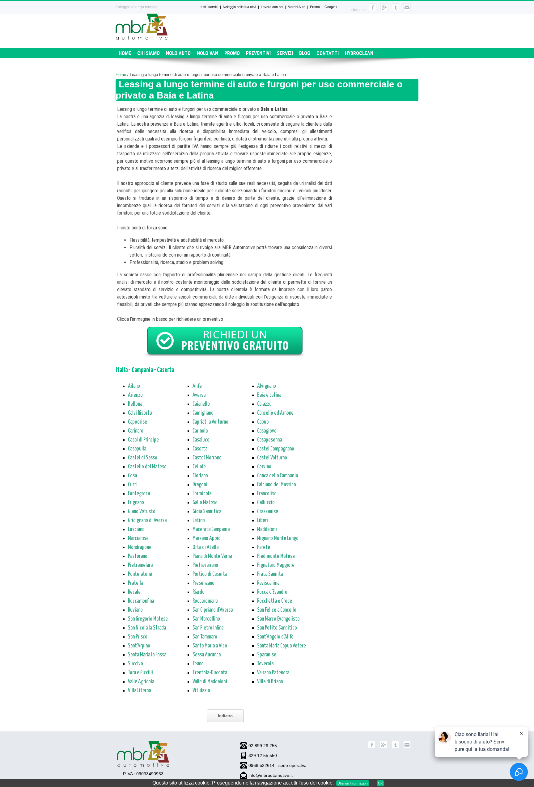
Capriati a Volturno (210, 422)
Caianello (201, 404)
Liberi (262, 520)
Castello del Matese (147, 467)
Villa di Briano (270, 681)
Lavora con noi (272, 7)
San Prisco (137, 637)
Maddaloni (267, 529)
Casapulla (137, 449)
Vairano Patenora (273, 673)
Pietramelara (140, 565)
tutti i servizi (209, 7)
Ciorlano (200, 476)
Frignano (136, 502)
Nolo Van (207, 53)
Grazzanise (267, 511)
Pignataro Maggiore (276, 565)
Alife (197, 386)
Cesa (132, 476)
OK (380, 783)
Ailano (134, 386)
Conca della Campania (277, 476)
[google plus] (384, 10)
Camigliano (203, 413)
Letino (199, 520)
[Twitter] (395, 747)
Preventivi (258, 53)
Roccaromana (205, 601)
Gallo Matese (205, 502)
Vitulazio (201, 690)
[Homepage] (142, 38)
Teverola (265, 664)
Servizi (285, 53)
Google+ (330, 7)
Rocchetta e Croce (274, 601)
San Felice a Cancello (276, 610)
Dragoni (200, 485)
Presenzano (203, 583)
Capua (263, 422)
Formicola (202, 493)
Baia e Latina (269, 395)
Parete (263, 547)
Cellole (199, 467)
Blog (304, 53)
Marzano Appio (207, 538)
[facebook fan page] (372, 10)
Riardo (199, 592)
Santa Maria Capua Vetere (281, 646)
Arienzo (135, 395)
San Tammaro (205, 637)
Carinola (200, 431)
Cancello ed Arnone (275, 413)
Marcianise (138, 538)
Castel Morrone (207, 458)
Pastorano (137, 556)
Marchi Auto (296, 7)
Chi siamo (148, 53)
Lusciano (136, 529)
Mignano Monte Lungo (278, 538)
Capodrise (137, 422)
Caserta (165, 370)
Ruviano (135, 610)
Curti (133, 485)
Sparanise (266, 655)
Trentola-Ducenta (210, 673)
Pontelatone (140, 574)
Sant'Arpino (139, 646)
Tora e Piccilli (140, 673)
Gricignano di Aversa (147, 520)
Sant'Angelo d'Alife (275, 637)
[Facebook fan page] (371, 747)
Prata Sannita (270, 574)
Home (125, 53)
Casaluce (201, 440)
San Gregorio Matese (148, 619)
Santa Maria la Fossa (147, 655)
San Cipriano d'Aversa (213, 610)
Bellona (135, 404)
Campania (142, 370)
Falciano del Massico (276, 485)
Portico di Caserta (210, 574)
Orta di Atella (205, 547)
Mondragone (139, 547)
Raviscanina (268, 583)
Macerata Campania (211, 529)
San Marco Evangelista (278, 619)
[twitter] (395, 10)
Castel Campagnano (275, 449)
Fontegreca (139, 493)
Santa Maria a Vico (210, 646)
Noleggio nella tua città (239, 7)
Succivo (135, 664)
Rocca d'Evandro (272, 592)
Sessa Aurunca (207, 655)
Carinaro (135, 431)
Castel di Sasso (142, 458)
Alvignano (266, 386)
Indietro (225, 716)
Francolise (267, 493)
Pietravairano (205, 565)
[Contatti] (407, 10)
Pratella (135, 583)
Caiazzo (264, 404)
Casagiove (267, 431)
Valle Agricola (141, 681)
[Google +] (383, 747)
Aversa (199, 395)
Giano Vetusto (141, 511)
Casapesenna (269, 440)
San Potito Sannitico (277, 628)
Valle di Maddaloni (210, 681)
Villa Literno (139, 690)
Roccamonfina (141, 601)
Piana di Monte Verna (212, 556)
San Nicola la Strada (147, 628)
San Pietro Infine (208, 628)
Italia (122, 370)
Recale (134, 592)
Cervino (264, 467)
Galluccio (266, 502)
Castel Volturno (272, 458)
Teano (198, 664)
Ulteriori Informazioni (352, 783)
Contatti (327, 53)
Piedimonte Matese (276, 556)
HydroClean (359, 53)
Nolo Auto (178, 53)
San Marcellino (206, 619)
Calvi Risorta (140, 413)
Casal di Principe (143, 440)
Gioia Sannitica (207, 511)
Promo (315, 7)
